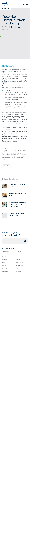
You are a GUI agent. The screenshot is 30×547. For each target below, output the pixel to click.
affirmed (8, 129)
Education (4, 262)
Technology (19, 271)
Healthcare (5, 271)
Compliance (5, 8)
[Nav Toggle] (26, 4)
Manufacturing (20, 256)
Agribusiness (5, 251)
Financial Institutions (7, 268)
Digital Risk (5, 259)
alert (17, 76)
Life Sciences (19, 254)
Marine (18, 259)
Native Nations (20, 262)
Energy (4, 265)
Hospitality (19, 251)
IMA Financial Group (5, 4)
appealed (4, 81)
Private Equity (19, 265)
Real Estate (19, 268)
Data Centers (5, 256)
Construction (5, 254)
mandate (9, 106)
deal (4, 114)
